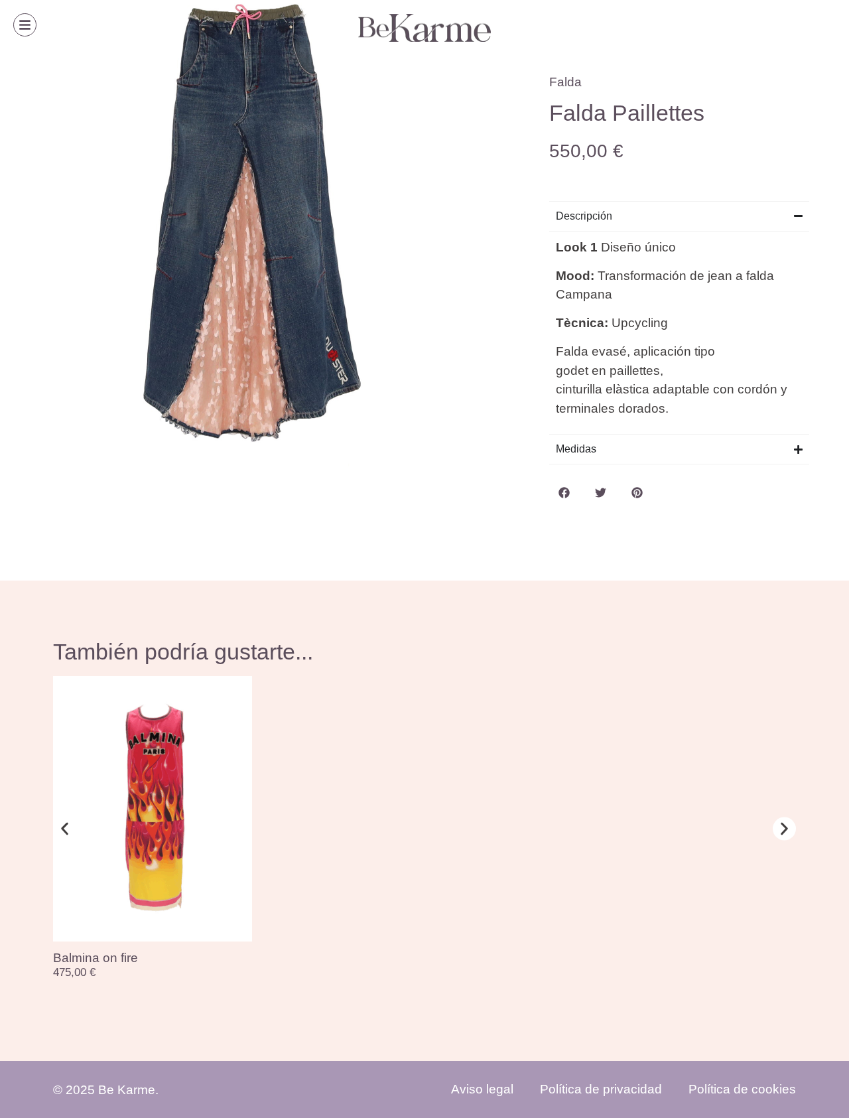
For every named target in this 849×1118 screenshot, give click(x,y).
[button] (564, 493)
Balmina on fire (95, 958)
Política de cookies (742, 1089)
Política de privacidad (601, 1089)
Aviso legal (482, 1089)
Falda (565, 82)
